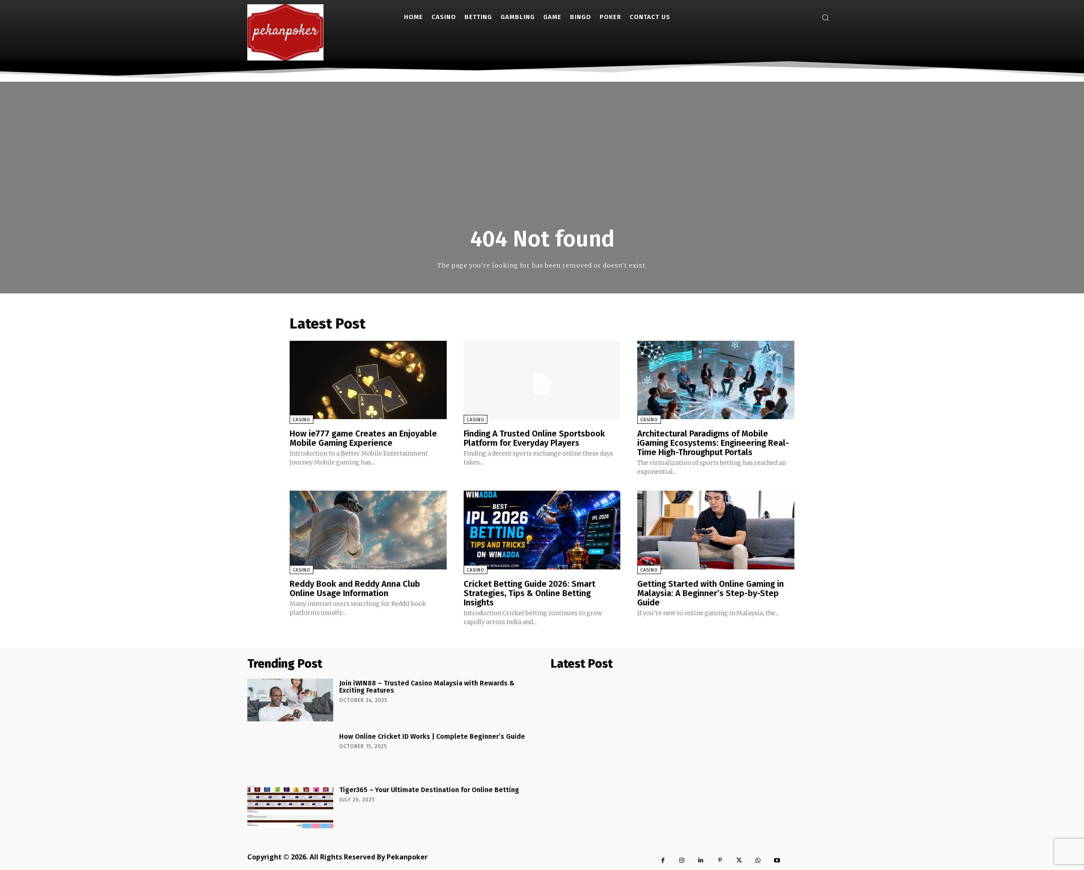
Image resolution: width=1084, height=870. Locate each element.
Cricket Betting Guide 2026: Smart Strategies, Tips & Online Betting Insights (529, 593)
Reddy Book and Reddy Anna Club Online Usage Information (355, 588)
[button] (825, 17)
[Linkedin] (701, 860)
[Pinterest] (720, 860)
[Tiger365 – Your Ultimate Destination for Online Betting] (290, 806)
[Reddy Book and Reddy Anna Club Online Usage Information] (368, 530)
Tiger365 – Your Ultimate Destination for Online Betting (429, 790)
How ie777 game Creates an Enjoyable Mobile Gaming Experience (363, 438)
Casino (301, 420)
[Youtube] (777, 860)
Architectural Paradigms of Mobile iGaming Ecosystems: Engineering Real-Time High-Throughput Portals (713, 442)
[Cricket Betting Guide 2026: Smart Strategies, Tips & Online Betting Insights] (542, 530)
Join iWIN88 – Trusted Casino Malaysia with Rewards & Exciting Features (426, 687)
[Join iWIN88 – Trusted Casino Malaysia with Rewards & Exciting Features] (290, 700)
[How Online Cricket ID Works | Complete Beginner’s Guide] (290, 753)
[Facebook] (662, 860)
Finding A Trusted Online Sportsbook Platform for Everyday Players (534, 438)
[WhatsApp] (758, 860)
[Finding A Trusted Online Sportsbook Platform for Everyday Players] (542, 380)
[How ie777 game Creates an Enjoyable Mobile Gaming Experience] (368, 380)
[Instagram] (682, 860)
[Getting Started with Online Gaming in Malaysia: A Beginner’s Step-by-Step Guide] (715, 530)
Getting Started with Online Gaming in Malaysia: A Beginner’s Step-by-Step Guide (710, 593)
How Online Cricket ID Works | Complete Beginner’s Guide (432, 736)
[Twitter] (739, 860)
